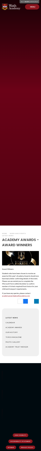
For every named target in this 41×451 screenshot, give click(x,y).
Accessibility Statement (20, 441)
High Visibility (20, 435)
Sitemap (11, 447)
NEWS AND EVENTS (18, 233)
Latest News (8, 236)
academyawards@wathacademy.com (16, 296)
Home (4, 233)
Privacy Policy (27, 447)
